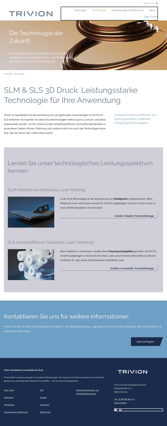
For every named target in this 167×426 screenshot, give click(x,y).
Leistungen (8, 397)
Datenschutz (45, 412)
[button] (156, 3)
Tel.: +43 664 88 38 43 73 (124, 399)
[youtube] (116, 410)
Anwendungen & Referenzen (16, 412)
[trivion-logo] (31, 12)
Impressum (44, 405)
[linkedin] (120, 410)
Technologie (9, 405)
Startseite (8, 74)
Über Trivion (9, 390)
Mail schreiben (120, 403)
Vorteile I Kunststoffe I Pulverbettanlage (132, 268)
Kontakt (43, 397)
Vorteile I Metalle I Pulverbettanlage (134, 216)
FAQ (41, 390)
